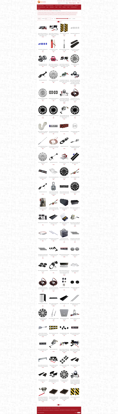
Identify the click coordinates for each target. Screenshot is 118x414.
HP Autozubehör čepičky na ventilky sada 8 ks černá (64, 366)
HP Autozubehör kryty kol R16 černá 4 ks (54, 116)
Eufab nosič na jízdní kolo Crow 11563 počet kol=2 (75, 319)
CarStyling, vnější (40, 12)
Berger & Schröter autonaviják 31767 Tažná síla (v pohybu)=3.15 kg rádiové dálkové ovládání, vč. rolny (43, 34)
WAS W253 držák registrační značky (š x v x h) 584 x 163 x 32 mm (75, 334)
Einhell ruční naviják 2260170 (53, 349)
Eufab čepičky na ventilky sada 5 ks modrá (42, 50)
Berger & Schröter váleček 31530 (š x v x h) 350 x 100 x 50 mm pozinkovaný (43, 366)
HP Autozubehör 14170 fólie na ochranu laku (54, 50)
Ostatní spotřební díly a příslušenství (43, 14)
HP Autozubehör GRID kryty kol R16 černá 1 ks (75, 192)
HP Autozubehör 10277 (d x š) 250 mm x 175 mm (64, 163)
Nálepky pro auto (54, 12)
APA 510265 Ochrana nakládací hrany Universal (53, 178)
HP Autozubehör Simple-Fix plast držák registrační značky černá (43, 65)
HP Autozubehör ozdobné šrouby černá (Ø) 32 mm (75, 288)
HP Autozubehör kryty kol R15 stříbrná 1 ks (75, 65)
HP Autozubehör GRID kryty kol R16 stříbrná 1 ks (53, 81)
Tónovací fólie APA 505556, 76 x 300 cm (64, 304)
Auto (42, 10)
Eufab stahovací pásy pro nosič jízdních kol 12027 (43, 271)
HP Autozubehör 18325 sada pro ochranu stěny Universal (43, 208)
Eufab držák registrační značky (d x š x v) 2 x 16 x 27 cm (54, 99)
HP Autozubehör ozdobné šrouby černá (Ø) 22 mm (75, 132)
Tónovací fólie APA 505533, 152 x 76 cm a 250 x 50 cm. (43, 380)
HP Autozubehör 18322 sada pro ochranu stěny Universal (75, 50)
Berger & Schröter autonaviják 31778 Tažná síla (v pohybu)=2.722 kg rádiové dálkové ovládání (54, 34)
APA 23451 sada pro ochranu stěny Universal (75, 398)
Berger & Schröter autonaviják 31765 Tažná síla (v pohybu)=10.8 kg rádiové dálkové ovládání (75, 350)
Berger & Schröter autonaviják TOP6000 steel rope (54, 366)
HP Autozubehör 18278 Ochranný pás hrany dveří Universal (53, 239)
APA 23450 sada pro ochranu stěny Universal (64, 34)
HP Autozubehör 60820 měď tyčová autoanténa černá (43, 147)
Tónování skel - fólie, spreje (57, 14)
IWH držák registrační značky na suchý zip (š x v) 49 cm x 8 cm (75, 163)
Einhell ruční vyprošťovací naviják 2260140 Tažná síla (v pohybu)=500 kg (54, 208)
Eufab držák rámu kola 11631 (53, 270)
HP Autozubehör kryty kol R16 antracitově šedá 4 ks (43, 319)
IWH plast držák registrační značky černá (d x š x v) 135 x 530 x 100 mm (64, 192)
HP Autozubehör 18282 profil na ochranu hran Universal (43, 178)
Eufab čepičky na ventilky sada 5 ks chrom (75, 34)
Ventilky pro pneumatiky (65, 14)
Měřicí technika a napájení (40, 5)
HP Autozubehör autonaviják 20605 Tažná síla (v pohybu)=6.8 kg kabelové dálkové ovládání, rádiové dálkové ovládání (64, 100)
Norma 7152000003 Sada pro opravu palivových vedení (64, 223)
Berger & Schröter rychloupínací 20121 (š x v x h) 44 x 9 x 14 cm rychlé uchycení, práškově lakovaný (43, 334)
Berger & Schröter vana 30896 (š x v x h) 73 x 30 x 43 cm (75, 208)
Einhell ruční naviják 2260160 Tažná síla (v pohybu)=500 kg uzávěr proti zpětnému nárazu (64, 116)
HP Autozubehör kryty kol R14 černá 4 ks (75, 116)
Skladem (74, 18)
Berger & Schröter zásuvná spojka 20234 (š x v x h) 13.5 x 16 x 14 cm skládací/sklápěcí (53, 193)
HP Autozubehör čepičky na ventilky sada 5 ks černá (64, 334)
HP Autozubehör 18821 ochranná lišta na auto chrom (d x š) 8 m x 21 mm (54, 147)
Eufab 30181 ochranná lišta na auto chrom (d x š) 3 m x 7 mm (43, 239)
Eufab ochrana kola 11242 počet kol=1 (43, 222)
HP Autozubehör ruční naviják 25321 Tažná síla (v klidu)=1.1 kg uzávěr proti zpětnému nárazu (64, 81)
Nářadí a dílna (76, 5)
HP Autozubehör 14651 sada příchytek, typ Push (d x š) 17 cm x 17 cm (64, 239)
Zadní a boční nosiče (73, 14)
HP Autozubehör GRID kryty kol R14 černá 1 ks (64, 178)
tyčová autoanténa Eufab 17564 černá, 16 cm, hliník (64, 50)
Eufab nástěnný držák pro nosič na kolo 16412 (64, 319)
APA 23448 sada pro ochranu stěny (42, 303)
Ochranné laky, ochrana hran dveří (72, 12)
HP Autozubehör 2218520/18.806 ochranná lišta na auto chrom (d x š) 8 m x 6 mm (54, 288)
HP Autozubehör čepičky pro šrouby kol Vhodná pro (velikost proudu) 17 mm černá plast (64, 398)
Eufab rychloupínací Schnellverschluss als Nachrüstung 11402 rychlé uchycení (75, 147)
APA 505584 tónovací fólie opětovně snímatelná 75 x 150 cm (53, 223)
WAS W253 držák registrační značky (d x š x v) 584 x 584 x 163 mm (64, 255)
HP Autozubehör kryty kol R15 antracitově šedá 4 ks (64, 380)
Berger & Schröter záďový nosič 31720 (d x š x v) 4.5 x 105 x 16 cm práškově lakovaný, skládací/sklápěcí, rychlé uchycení (64, 272)
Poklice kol (50, 14)
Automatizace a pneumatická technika (68, 5)
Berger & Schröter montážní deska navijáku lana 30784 (53, 304)
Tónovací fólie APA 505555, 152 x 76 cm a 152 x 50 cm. (75, 366)
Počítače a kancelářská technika (49, 5)
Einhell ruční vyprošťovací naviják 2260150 (75, 178)
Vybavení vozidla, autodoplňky (48, 10)
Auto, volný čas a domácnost (58, 5)
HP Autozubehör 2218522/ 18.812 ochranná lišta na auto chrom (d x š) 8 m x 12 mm (75, 99)
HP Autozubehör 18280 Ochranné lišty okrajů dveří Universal (75, 304)
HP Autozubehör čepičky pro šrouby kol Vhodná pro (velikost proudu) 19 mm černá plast (53, 398)
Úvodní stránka (39, 10)
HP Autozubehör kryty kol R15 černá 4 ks (43, 116)
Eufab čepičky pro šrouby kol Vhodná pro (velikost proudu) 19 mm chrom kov (43, 255)
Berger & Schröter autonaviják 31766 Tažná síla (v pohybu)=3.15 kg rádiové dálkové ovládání (64, 350)
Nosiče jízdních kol (63, 12)
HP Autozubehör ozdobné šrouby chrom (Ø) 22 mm (75, 255)
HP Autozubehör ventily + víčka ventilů (64, 287)
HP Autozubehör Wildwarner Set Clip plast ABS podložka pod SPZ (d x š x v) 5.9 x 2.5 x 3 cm (53, 381)
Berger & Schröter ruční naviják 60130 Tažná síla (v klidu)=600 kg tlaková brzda (75, 223)
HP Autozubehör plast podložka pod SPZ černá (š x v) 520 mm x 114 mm (53, 132)
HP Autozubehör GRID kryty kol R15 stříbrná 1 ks (43, 163)
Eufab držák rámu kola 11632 (53, 162)
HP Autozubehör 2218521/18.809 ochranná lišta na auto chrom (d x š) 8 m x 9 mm (43, 288)
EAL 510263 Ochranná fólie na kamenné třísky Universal (75, 271)
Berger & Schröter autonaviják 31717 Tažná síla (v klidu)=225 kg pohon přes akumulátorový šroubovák (54, 65)
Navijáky (59, 12)
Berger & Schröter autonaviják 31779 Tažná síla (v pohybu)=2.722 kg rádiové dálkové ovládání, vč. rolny (64, 65)
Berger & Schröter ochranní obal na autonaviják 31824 (64, 208)
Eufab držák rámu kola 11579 (64, 146)
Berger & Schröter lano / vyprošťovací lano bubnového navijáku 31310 (43, 132)
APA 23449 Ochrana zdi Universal (64, 131)
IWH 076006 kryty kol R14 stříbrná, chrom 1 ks (42, 99)
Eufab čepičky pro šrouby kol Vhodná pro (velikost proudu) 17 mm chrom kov (75, 239)
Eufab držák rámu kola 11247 (43, 80)
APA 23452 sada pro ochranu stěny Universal (53, 334)
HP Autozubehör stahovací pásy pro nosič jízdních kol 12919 (53, 255)
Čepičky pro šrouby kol (47, 12)
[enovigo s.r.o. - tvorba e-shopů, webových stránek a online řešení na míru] (78, 412)
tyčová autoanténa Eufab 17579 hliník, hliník (54, 319)
